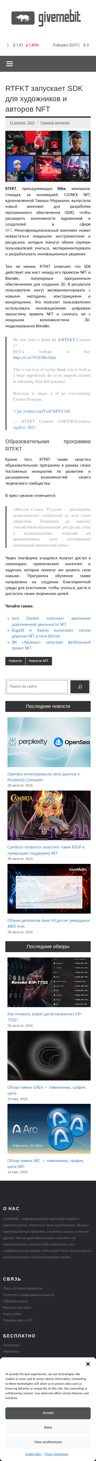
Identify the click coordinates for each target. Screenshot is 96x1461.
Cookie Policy (33, 1454)
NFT (8, 231)
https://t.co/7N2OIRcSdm (34, 357)
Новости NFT (39, 661)
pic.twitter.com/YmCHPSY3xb (43, 411)
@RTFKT (66, 339)
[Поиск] (79, 686)
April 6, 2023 (24, 427)
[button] (88, 1364)
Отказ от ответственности (23, 1289)
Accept (48, 1413)
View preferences (48, 1442)
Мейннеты (11, 1352)
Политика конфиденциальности (28, 1295)
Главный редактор (55, 123)
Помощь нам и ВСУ (18, 1321)
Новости (15, 661)
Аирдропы (11, 1345)
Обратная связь (15, 1301)
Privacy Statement (56, 1454)
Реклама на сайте (17, 1308)
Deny (48, 1428)
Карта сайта (12, 1314)
